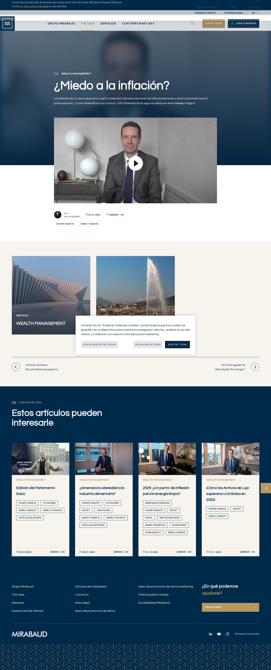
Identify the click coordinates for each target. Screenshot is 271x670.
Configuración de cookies (99, 344)
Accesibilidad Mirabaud (154, 602)
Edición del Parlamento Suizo (35, 491)
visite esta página (34, 16)
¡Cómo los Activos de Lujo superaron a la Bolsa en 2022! (227, 494)
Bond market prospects (42, 367)
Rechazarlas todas (147, 344)
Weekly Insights (89, 224)
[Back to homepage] (7, 32)
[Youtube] (219, 633)
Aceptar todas (177, 344)
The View (18, 594)
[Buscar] (192, 32)
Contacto (82, 594)
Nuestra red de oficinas (27, 610)
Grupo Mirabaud (23, 586)
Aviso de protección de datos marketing (165, 586)
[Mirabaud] (29, 634)
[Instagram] (227, 633)
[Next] (266, 488)
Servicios (18, 602)
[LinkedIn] (210, 633)
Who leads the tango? (230, 367)
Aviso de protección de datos (95, 610)
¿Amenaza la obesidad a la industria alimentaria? (101, 491)
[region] (135, 335)
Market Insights (65, 224)
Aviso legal (82, 602)
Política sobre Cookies (153, 594)
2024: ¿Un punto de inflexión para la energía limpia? (166, 491)
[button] (243, 32)
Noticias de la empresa (90, 586)
